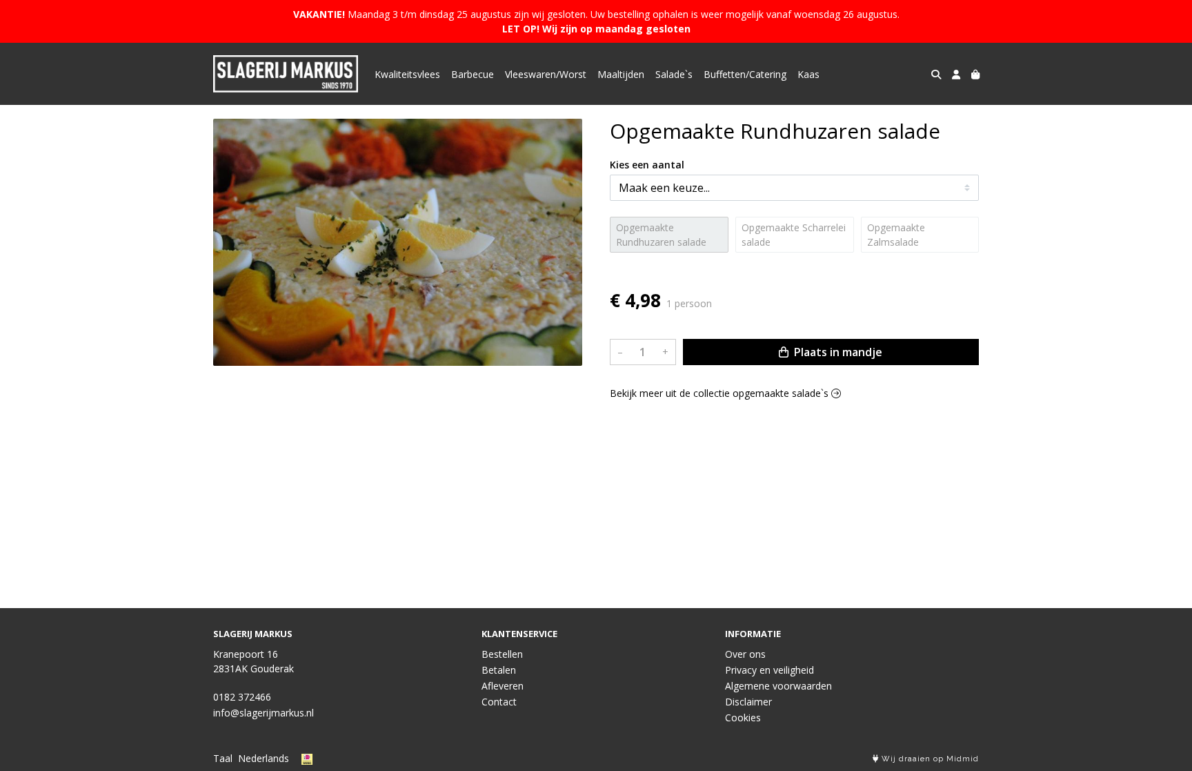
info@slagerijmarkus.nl (263, 712)
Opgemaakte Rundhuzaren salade (661, 234)
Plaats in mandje (836, 352)
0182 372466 (242, 696)
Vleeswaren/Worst (545, 74)
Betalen (498, 669)
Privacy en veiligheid (769, 669)
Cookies (743, 717)
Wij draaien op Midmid (929, 758)
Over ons (745, 654)
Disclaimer (748, 701)
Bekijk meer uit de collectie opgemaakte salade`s (720, 393)
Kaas (808, 74)
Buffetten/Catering (745, 74)
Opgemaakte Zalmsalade (896, 234)
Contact (499, 701)
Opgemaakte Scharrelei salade (794, 234)
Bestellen (502, 654)
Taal (222, 758)
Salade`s (674, 74)
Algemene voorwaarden (778, 685)
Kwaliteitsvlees (407, 74)
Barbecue (472, 74)
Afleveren (502, 685)
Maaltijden (620, 74)
